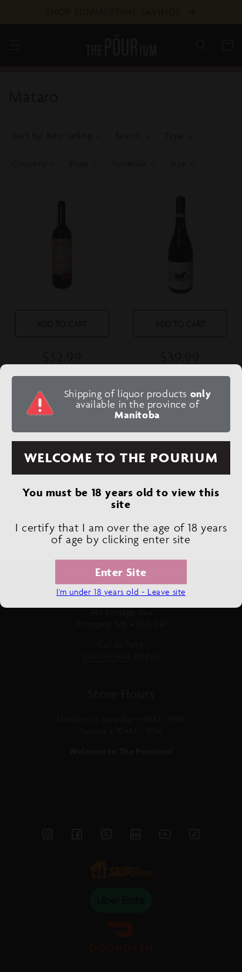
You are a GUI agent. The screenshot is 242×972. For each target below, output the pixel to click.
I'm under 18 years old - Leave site (121, 591)
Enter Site (121, 572)
